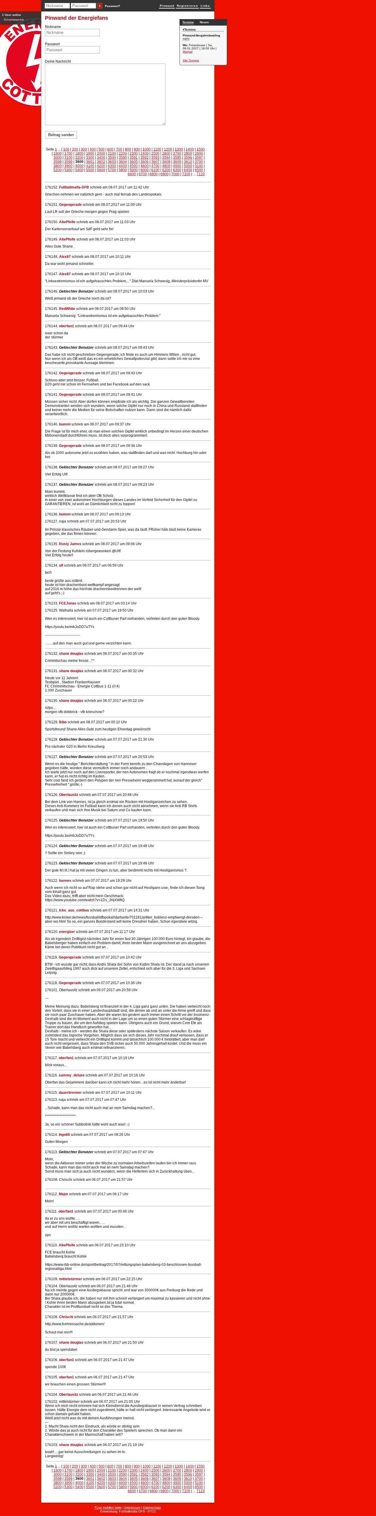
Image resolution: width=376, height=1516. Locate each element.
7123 (201, 174)
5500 (90, 170)
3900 (68, 166)
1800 (79, 153)
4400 (123, 166)
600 (110, 149)
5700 (112, 170)
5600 (101, 170)
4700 (155, 166)
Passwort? (112, 6)
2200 (123, 153)
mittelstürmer (70, 1279)
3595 (177, 158)
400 (93, 149)
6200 (166, 170)
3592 (144, 158)
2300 (134, 153)
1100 (157, 149)
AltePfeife (67, 222)
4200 (101, 166)
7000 (175, 174)
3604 (123, 162)
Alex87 (65, 257)
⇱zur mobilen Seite (108, 1507)
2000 (101, 153)
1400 (190, 149)
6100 (155, 170)
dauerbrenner (70, 1093)
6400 (188, 170)
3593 (155, 158)
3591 (134, 158)
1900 (90, 153)
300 (84, 149)
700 (119, 149)
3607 (155, 162)
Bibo (63, 722)
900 (137, 149)
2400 (144, 153)
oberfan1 (66, 326)
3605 (134, 162)
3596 (188, 158)
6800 (154, 174)
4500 (134, 166)
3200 (79, 158)
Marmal (187, 51)
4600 (144, 166)
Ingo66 (64, 1135)
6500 (199, 170)
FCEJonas (67, 603)
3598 (57, 162)
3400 (101, 158)
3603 (112, 162)
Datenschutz (152, 1507)
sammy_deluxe (72, 1075)
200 (75, 149)
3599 (68, 162)
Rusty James (70, 544)
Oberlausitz (68, 795)
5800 (123, 170)
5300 (68, 170)
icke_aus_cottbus (74, 910)
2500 (155, 153)
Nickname (53, 27)
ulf (61, 565)
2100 (112, 153)
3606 (144, 162)
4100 (90, 166)
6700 (143, 174)
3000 (57, 158)
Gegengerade (70, 205)
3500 (112, 158)
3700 (199, 162)
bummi (64, 424)
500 (101, 149)
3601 (90, 162)
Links (205, 5)
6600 (132, 174)
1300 (179, 149)
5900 (134, 170)
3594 (166, 158)
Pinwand (167, 5)
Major (63, 1194)
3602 (101, 162)
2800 (188, 153)
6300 (177, 170)
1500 (201, 149)
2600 (166, 153)
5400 (79, 170)
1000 (146, 149)
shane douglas (71, 654)
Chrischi (66, 1317)
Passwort (52, 44)
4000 (79, 166)
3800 (57, 166)
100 (66, 149)
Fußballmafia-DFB (74, 187)
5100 (199, 166)
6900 (164, 174)
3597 (199, 158)
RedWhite (67, 309)
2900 (199, 153)
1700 (68, 153)
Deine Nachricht (58, 61)
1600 (57, 153)
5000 (188, 166)
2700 (177, 153)
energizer (67, 932)
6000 (144, 170)
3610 (188, 162)
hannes (65, 881)
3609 (177, 162)
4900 (177, 166)
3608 (166, 162)
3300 (90, 158)
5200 (57, 170)
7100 (186, 174)
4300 (112, 166)
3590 (123, 158)
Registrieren (187, 5)
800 (128, 149)
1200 (168, 149)
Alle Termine (191, 60)
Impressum (132, 1507)
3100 (68, 158)
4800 (166, 166)
